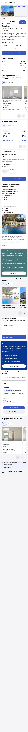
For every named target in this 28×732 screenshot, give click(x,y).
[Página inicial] (10, 2)
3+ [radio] (10, 401)
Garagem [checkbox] (13, 393)
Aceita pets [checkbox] (20, 393)
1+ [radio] (4, 401)
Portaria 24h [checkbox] (18, 390)
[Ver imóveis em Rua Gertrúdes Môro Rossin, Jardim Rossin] (20, 6)
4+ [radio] (13, 401)
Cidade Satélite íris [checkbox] (8, 390)
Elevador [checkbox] (6, 393)
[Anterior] (19, 116)
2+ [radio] (7, 401)
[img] (12, 92)
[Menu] (2, 2)
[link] (14, 407)
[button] (12, 99)
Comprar (11, 82)
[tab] (4, 383)
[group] (12, 99)
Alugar (4, 82)
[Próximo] (23, 116)
